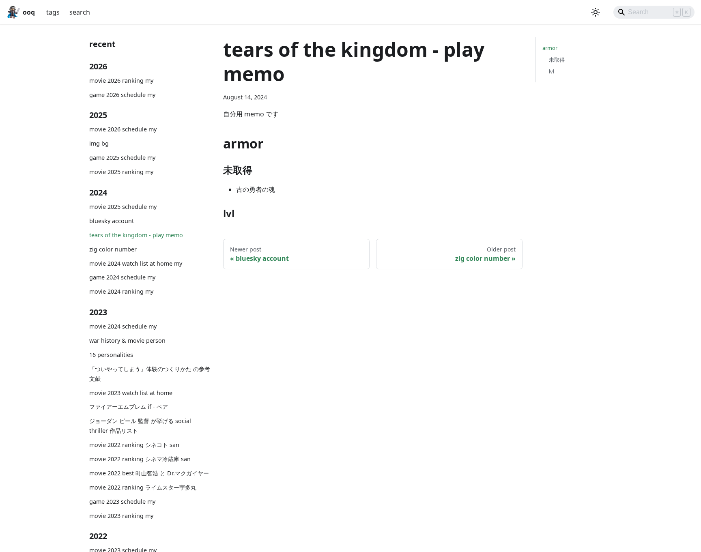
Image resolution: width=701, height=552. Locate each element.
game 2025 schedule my (122, 157)
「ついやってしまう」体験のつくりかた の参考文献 (149, 373)
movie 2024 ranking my (121, 291)
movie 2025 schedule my (123, 206)
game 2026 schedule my (122, 95)
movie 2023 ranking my (121, 516)
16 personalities (111, 355)
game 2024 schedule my (122, 277)
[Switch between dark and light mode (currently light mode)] (595, 12)
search (79, 12)
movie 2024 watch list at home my (135, 263)
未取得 (557, 59)
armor (549, 48)
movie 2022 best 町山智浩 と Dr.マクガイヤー (149, 473)
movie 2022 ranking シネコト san (134, 445)
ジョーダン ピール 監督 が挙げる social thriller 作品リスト (140, 425)
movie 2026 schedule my (123, 129)
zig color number (113, 249)
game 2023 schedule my (122, 501)
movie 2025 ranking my (121, 172)
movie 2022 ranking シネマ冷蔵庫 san (140, 459)
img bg (99, 143)
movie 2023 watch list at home (130, 393)
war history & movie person (127, 340)
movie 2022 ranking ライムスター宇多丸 (142, 487)
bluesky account (111, 221)
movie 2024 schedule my (123, 326)
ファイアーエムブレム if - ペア (128, 406)
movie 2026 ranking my (121, 80)
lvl (551, 71)
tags (53, 12)
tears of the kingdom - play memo (136, 235)
